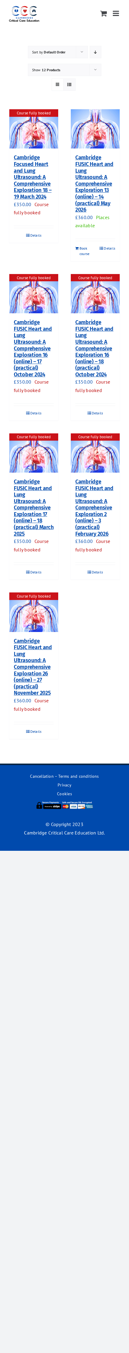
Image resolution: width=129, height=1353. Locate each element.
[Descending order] (95, 52)
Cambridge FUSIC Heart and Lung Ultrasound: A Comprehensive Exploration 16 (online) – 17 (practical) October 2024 (33, 348)
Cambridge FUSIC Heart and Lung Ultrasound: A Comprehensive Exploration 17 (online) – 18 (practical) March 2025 (33, 507)
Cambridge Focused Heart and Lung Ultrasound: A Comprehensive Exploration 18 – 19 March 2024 (33, 177)
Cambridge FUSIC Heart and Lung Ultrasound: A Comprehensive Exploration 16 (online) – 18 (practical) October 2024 (94, 348)
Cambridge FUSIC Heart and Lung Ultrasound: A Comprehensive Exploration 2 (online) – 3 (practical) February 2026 (94, 507)
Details (36, 235)
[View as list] (69, 85)
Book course (84, 251)
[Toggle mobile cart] (103, 13)
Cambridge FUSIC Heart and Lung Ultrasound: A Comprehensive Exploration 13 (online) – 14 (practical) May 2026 (94, 183)
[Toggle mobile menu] (116, 13)
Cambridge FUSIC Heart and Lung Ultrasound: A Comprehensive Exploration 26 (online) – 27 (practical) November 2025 (33, 667)
